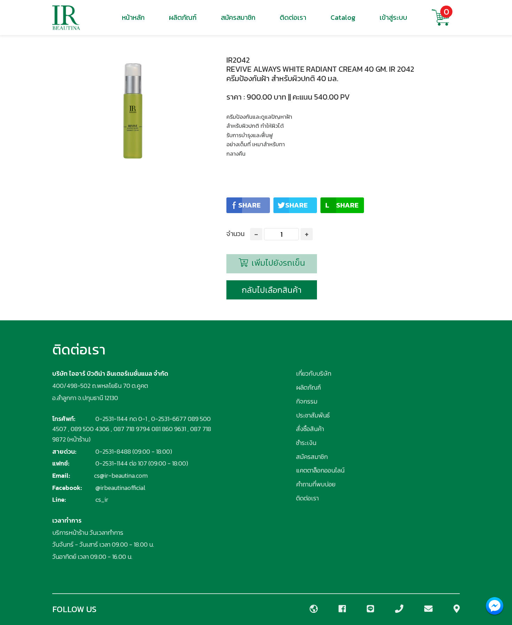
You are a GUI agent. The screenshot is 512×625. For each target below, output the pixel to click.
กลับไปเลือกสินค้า (272, 290)
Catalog (343, 17)
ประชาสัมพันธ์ (313, 415)
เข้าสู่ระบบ (393, 17)
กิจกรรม (306, 401)
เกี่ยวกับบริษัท (313, 373)
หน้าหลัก (133, 17)
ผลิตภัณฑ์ (182, 17)
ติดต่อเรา (293, 17)
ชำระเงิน (306, 442)
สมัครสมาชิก (238, 17)
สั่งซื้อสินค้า (310, 428)
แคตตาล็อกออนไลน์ (320, 470)
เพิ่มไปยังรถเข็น (277, 263)
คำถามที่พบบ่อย (315, 484)
